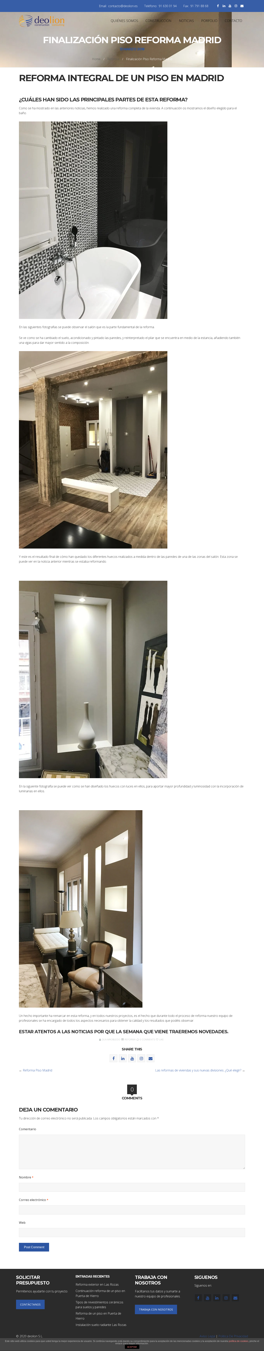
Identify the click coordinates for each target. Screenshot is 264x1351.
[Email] (242, 6)
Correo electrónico (33, 1200)
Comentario (27, 1129)
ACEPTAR (132, 1347)
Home (96, 59)
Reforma (113, 59)
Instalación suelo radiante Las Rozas (101, 1325)
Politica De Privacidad (233, 1336)
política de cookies (238, 1341)
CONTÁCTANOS (30, 1304)
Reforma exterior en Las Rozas (97, 1284)
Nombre (26, 1177)
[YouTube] (230, 6)
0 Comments (147, 1039)
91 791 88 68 (199, 6)
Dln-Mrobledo (111, 1039)
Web (22, 1222)
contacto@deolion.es (123, 6)
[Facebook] (218, 6)
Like (161, 1039)
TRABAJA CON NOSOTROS (156, 1309)
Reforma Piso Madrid (37, 1070)
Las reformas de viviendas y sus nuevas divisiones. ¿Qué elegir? (198, 1070)
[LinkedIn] (224, 6)
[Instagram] (236, 6)
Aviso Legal (207, 1336)
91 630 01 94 (168, 6)
